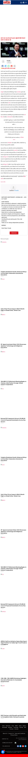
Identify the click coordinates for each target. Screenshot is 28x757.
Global (20, 726)
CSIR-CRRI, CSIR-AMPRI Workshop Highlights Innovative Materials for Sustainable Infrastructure (13, 680)
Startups (21, 727)
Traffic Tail (19, 752)
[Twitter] (20, 746)
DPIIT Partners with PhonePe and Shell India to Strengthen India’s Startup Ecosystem (13, 716)
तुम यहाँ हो (15, 150)
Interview (16, 729)
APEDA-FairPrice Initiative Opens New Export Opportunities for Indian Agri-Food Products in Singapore (14, 643)
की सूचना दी (5, 157)
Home (3, 726)
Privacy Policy (14, 735)
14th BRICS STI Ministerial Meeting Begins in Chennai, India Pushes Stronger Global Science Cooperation (13, 383)
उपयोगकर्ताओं (9, 117)
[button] (1, 3)
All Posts (9, 62)
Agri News (10, 727)
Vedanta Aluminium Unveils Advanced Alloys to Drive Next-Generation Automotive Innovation (13, 273)
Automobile (4, 727)
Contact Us (11, 733)
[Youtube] (23, 746)
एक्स (9, 103)
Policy (13, 726)
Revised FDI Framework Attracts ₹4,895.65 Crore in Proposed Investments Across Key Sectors (13, 420)
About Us (5, 733)
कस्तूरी (2, 92)
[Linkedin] (25, 746)
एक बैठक (19, 92)
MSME (16, 726)
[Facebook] (18, 746)
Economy (11, 729)
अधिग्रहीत (10, 143)
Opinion (24, 726)
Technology (15, 727)
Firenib (16, 190)
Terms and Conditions (20, 733)
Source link (3, 182)
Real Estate (8, 726)
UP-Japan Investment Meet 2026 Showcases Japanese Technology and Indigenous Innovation (13, 346)
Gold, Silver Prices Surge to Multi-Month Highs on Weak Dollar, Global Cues (12, 310)
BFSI (25, 727)
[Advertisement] (14, 22)
